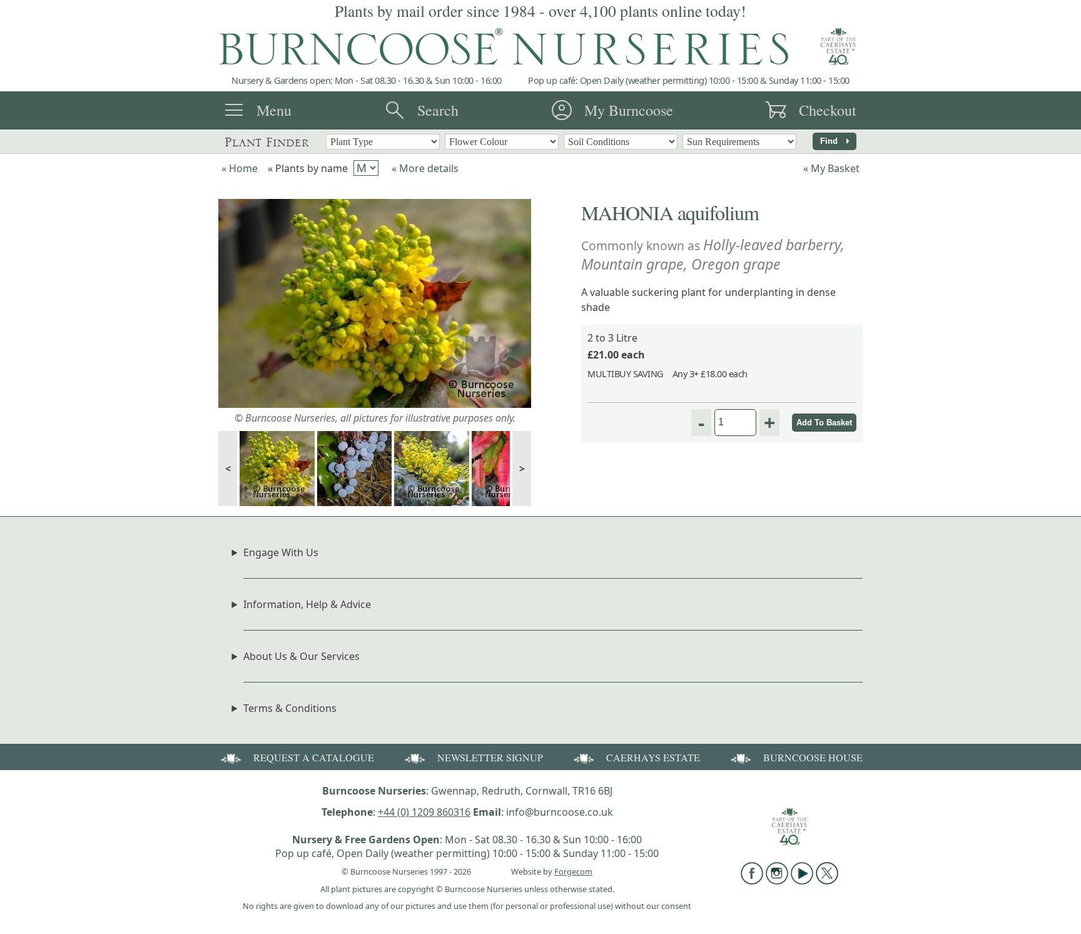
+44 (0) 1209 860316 (424, 812)
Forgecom (573, 871)
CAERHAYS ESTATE (653, 757)
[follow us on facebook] (752, 881)
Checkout (827, 110)
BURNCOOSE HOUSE (813, 757)
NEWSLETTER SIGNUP (490, 757)
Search (438, 110)
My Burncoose (628, 110)
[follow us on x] (827, 881)
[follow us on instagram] (777, 881)
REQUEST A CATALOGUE (313, 757)
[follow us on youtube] (802, 881)
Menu (274, 110)
